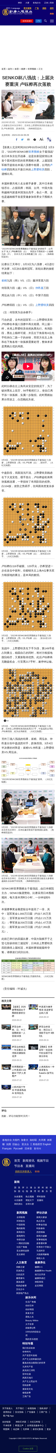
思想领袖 (40, 1232)
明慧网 (6, 1429)
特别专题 (27, 1343)
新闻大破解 (41, 1236)
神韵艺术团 (21, 1422)
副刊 (10, 69)
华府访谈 (21, 1239)
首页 (3, 69)
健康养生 (40, 1262)
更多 (49, 1429)
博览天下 (30, 1200)
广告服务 (31, 1412)
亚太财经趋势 (23, 1250)
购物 (37, 1171)
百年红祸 (26, 1374)
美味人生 (29, 1317)
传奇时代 (26, 1352)
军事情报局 (41, 1239)
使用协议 (7, 1412)
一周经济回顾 (23, 1243)
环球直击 (21, 1221)
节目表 (18, 1166)
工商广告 (26, 1396)
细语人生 (40, 1258)
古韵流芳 (20, 1274)
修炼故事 (26, 1392)
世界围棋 (32, 69)
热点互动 (40, 1221)
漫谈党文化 (27, 1389)
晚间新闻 (21, 1228)
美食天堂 (29, 1313)
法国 (8, 1144)
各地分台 (37, 3)
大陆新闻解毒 (42, 1254)
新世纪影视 (38, 1429)
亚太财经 (21, 1254)
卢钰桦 (14, 251)
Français (6, 1148)
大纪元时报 (35, 1422)
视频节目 (43, 1160)
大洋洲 (42, 1140)
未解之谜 (20, 1267)
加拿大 (24, 1140)
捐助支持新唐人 (23, 1171)
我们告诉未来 (28, 1348)
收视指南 (32, 1408)
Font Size (41, 139)
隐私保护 (44, 1408)
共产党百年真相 (29, 1355)
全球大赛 (30, 1204)
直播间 (30, 1166)
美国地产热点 (22, 1293)
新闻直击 (21, 1232)
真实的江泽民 (28, 1370)
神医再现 (39, 1282)
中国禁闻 (21, 1224)
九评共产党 (27, 1366)
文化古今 (20, 1289)
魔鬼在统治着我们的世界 (33, 1363)
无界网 (26, 1429)
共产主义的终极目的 (31, 1359)
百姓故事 (26, 1385)
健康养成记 (40, 1278)
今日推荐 (18, 1200)
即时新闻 (41, 1196)
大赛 (27, 3)
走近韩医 (39, 1285)
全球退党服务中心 (35, 1425)
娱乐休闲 (30, 1297)
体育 (17, 69)
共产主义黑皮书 (29, 1381)
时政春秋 (40, 1228)
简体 (52, 3)
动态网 (16, 1429)
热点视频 (30, 1196)
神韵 (20, 3)
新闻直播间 (27, 21)
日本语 (28, 1148)
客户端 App (8, 1416)
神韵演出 (18, 1204)
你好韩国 (29, 1309)
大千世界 (29, 1324)
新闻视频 (22, 1212)
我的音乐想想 (31, 1339)
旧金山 (16, 1144)
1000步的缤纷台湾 (33, 1334)
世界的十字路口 (43, 1247)
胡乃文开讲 (40, 1274)
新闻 (17, 1181)
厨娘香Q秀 (30, 1328)
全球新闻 (21, 1217)
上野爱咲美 (38, 169)
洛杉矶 (33, 1140)
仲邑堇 (30, 254)
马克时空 (40, 1250)
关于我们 (20, 1408)
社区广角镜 (22, 1247)
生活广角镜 (30, 1302)
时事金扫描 (41, 1224)
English (47, 1144)
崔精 (51, 251)
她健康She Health (43, 1270)
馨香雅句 (20, 1278)
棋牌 (23, 69)
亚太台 (25, 1144)
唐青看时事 (41, 1243)
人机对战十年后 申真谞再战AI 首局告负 (19, 1090)
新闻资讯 (28, 1160)
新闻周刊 (21, 1236)
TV (39, 21)
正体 (46, 3)
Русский (18, 1148)
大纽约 (16, 1140)
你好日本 (29, 1305)
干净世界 (7, 1425)
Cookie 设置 (28, 1449)
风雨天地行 (27, 1378)
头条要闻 (18, 1196)
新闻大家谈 (41, 1217)
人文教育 (21, 1262)
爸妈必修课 (21, 1285)
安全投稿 (19, 1412)
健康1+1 (39, 1267)
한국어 (37, 1148)
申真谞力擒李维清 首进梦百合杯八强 (46, 1009)
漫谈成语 (20, 1282)
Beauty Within (31, 1320)
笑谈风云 (20, 1270)
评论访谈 (41, 1212)
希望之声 (19, 1425)
